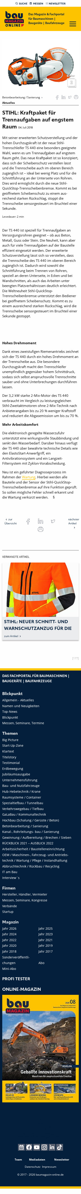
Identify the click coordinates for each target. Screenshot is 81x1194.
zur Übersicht (10, 521)
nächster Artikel (73, 521)
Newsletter (57, 3)
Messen (38, 3)
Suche (23, 3)
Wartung (28, 477)
